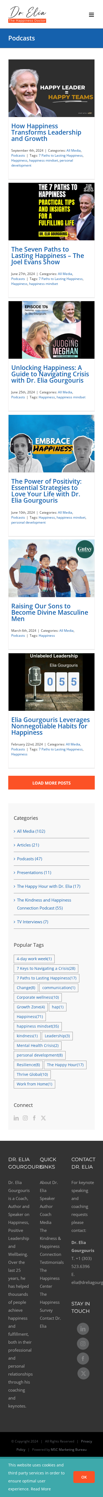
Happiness (19, 160)
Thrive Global (32, 1074)
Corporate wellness (38, 997)
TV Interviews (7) (32, 921)
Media (45, 1222)
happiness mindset (43, 160)
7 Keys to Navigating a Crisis (46, 968)
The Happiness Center (50, 1278)
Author (46, 1206)
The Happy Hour (65, 1064)
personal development (28, 522)
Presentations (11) (34, 872)
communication (58, 987)
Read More (41, 1488)
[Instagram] (25, 1117)
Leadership (57, 1035)
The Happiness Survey (50, 1302)
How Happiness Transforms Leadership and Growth (46, 132)
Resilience (28, 1064)
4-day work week (34, 958)
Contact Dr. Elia (50, 1322)
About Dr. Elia (49, 1186)
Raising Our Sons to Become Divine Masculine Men (49, 612)
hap (57, 1007)
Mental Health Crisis (38, 1045)
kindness (27, 1035)
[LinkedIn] (16, 1117)
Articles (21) (28, 845)
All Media (73, 150)
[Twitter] (43, 1117)
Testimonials (51, 1262)
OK (84, 1477)
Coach (45, 1214)
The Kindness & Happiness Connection (50, 1242)
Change (26, 987)
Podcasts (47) (29, 858)
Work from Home (34, 1084)
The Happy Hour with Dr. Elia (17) (48, 886)
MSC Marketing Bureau (69, 1449)
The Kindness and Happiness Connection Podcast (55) (44, 904)
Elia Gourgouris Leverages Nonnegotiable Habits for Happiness (50, 726)
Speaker (47, 1198)
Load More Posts (51, 783)
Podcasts (18, 155)
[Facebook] (34, 1117)
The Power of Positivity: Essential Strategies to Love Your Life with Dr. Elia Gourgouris (46, 491)
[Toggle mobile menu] (92, 15)
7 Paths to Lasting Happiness (61, 155)
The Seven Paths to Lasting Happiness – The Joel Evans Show (47, 255)
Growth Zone (31, 1007)
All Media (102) (31, 831)
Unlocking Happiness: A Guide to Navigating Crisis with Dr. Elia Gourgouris (50, 374)
